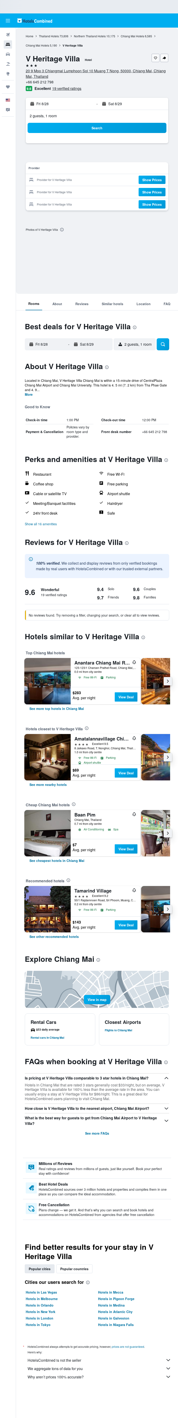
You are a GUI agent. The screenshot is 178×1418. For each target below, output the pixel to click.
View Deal (126, 697)
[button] (8, 21)
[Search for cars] (8, 54)
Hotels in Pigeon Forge (116, 1298)
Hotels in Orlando (40, 1305)
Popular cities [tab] (40, 1268)
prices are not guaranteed (128, 1346)
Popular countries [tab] (74, 1268)
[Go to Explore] (8, 73)
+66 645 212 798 (40, 82)
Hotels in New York (40, 1311)
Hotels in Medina (111, 1305)
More (29, 394)
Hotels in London (39, 1318)
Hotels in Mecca (110, 1292)
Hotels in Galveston (113, 1318)
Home (29, 36)
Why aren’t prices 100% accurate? (56, 1377)
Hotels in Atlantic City (115, 1311)
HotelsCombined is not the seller (54, 1360)
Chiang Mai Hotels (132, 36)
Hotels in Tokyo (38, 1324)
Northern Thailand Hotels (90, 36)
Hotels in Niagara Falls (116, 1324)
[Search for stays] (8, 44)
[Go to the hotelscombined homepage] (35, 20)
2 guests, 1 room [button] (43, 115)
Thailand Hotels (49, 36)
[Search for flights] (8, 34)
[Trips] (8, 87)
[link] (57, 708)
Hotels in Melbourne (42, 1298)
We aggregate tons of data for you (55, 1368)
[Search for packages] (8, 64)
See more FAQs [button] (97, 1133)
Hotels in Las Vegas (41, 1292)
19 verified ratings (66, 88)
